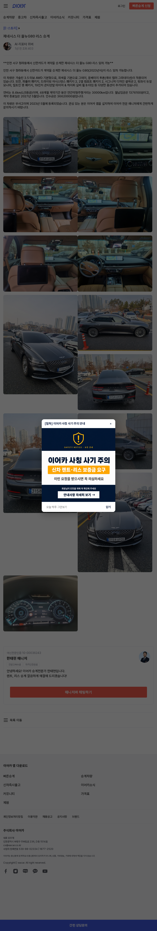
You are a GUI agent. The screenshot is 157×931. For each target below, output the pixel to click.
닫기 (108, 507)
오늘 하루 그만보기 (56, 507)
